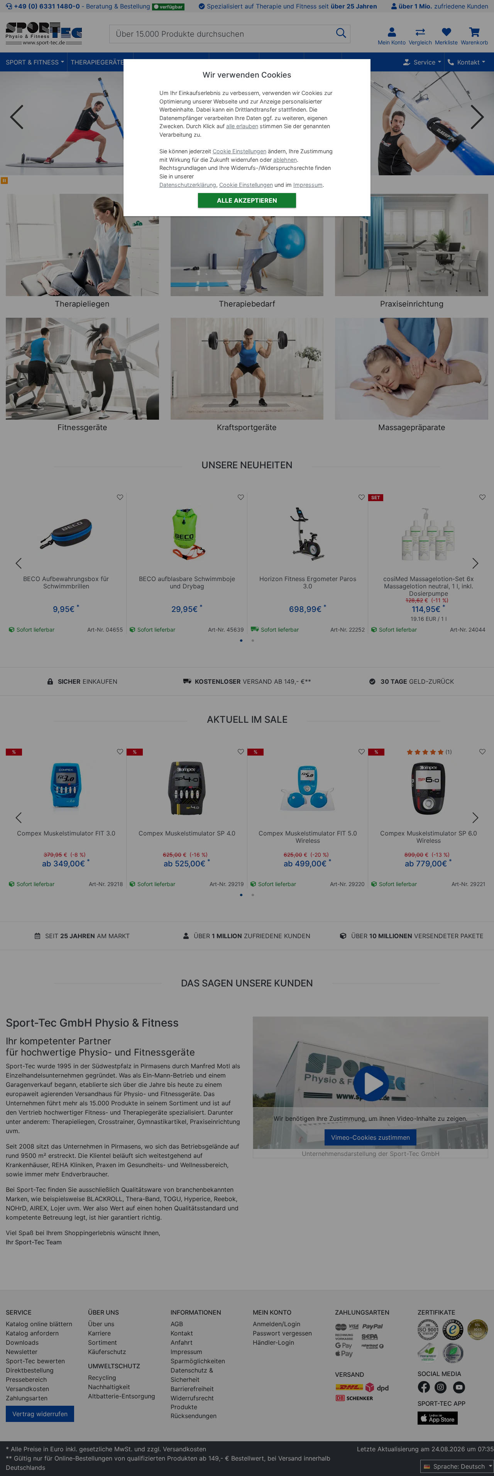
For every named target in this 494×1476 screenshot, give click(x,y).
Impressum (308, 184)
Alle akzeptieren (247, 200)
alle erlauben (242, 126)
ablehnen (285, 159)
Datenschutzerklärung (187, 184)
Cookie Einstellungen (239, 151)
